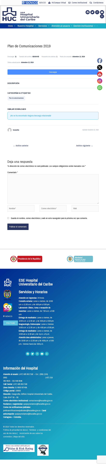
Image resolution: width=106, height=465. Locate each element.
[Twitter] (92, 12)
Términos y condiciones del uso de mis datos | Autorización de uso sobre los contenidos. (27, 433)
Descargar (53, 72)
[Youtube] (102, 12)
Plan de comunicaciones (16, 98)
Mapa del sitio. (19, 436)
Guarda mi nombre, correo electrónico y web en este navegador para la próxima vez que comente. (49, 218)
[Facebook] (88, 12)
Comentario (12, 172)
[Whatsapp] (102, 16)
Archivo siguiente (84, 145)
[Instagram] (97, 12)
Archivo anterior (20, 145)
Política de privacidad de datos (15, 429)
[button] (10, 322)
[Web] (85, 208)
